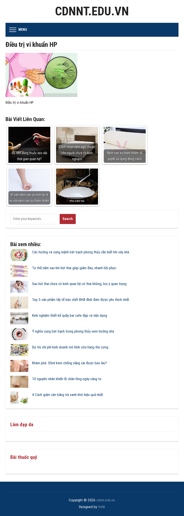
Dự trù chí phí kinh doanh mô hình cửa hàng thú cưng (70, 347)
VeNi (101, 507)
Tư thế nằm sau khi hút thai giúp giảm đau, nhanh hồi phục (74, 268)
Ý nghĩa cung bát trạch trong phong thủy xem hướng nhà (73, 331)
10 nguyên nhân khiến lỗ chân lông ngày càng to (66, 379)
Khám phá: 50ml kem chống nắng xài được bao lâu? (69, 363)
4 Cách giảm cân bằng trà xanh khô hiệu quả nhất (67, 395)
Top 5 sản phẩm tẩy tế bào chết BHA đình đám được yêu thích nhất (80, 299)
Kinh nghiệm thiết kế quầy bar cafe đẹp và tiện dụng (69, 315)
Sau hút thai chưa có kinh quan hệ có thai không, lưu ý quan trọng (79, 284)
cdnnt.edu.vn (92, 11)
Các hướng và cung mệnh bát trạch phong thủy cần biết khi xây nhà (80, 252)
